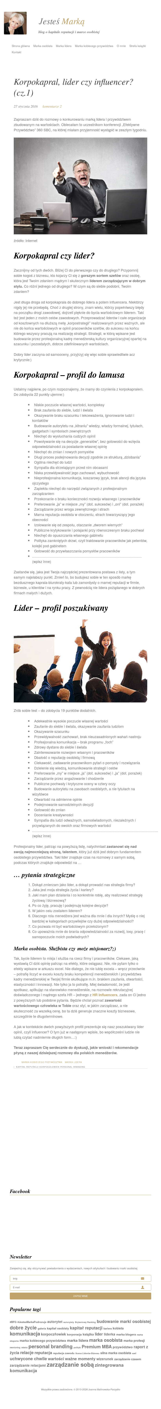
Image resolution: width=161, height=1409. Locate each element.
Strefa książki (137, 46)
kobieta (118, 1328)
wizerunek (104, 1358)
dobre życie (23, 1327)
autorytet (54, 1321)
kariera (107, 1328)
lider (99, 1334)
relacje (27, 1352)
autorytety (68, 1322)
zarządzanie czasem (127, 1359)
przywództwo (123, 1347)
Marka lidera (63, 46)
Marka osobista (42, 46)
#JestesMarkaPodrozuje (31, 1322)
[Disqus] (80, 1133)
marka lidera (77, 1340)
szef (134, 1353)
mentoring (15, 1347)
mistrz (24, 1347)
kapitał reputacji (27, 1067)
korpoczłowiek (49, 1067)
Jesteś (62, 20)
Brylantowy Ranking (85, 1322)
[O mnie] (15, 32)
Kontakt (16, 52)
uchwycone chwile (28, 1359)
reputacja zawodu (63, 1353)
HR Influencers (104, 994)
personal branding (72, 1067)
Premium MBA (97, 1346)
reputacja (43, 1352)
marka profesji (134, 1340)
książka (88, 1334)
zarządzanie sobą (70, 1364)
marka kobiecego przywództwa (43, 1340)
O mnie (121, 46)
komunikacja (25, 1333)
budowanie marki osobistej (124, 1321)
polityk (77, 1347)
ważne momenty (80, 1358)
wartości (56, 1358)
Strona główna (21, 46)
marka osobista (106, 1340)
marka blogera (126, 1334)
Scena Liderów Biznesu (87, 1353)
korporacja (74, 1334)
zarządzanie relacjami (28, 1365)
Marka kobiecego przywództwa (94, 46)
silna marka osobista (115, 1353)
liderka (109, 1334)
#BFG (13, 1322)
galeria (42, 1328)
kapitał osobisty (58, 1328)
